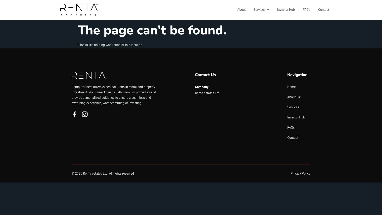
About (241, 10)
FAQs (306, 10)
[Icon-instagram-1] (85, 114)
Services (259, 10)
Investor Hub (286, 10)
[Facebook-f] (74, 114)
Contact (323, 10)
